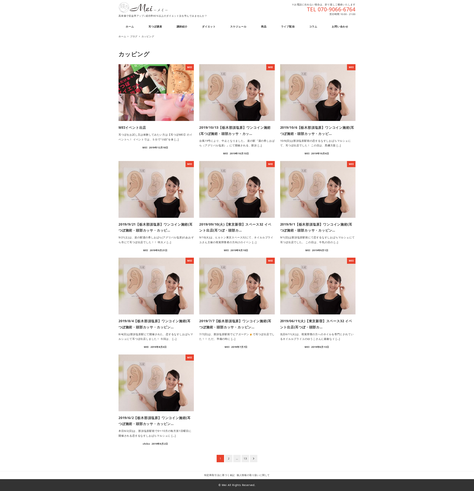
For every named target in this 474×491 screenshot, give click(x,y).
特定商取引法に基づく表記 (219, 475)
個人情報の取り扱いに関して (253, 475)
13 (245, 458)
